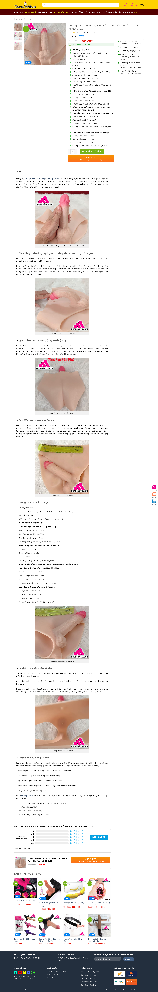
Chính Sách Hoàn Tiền (89, 982)
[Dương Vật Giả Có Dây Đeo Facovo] (25, 925)
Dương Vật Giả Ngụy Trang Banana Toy (73, 904)
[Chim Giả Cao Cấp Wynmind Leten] (25, 888)
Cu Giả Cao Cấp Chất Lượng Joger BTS (99, 904)
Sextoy (137, 12)
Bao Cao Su (128, 12)
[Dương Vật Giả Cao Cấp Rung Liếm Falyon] (99, 925)
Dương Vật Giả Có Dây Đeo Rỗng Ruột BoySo (49, 940)
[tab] (18, 172)
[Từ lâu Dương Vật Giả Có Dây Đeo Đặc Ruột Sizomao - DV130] (50, 889)
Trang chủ (19, 19)
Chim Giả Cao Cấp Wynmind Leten (25, 902)
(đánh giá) (81, 32)
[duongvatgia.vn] (26, 4)
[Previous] (27, 44)
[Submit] (117, 5)
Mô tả (18, 172)
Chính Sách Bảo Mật (88, 975)
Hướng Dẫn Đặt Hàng (55, 975)
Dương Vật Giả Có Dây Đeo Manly (73, 940)
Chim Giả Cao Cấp (45, 12)
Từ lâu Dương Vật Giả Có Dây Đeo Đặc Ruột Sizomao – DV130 (49, 905)
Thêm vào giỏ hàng (92, 151)
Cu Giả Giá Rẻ (30, 12)
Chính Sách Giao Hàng (89, 985)
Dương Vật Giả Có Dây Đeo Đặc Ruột (42, 179)
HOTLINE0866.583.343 (130, 4)
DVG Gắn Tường (76, 12)
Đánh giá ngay (99, 837)
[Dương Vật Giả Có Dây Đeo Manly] (74, 925)
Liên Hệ (50, 978)
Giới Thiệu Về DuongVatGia (57, 972)
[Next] (63, 44)
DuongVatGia (27, 796)
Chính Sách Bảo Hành (89, 978)
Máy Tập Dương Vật (93, 12)
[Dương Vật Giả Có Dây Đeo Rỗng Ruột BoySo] (50, 925)
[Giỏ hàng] (142, 4)
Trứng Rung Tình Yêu (112, 12)
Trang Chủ (18, 12)
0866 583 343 (31, 976)
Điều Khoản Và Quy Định (90, 972)
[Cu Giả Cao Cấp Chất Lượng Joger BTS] (99, 889)
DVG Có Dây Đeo (61, 12)
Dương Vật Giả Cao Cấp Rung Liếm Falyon (97, 940)
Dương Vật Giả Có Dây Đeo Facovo (24, 940)
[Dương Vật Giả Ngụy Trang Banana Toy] (74, 889)
